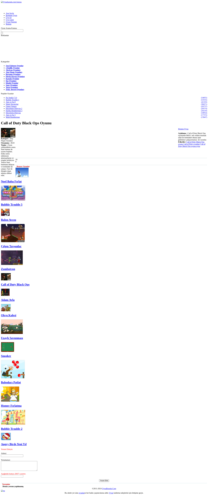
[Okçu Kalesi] (6, 311)
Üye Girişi (10, 20)
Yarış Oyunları (12, 87)
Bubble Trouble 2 (11, 428)
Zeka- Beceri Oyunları (15, 89)
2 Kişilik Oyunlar (13, 68)
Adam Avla (8, 299)
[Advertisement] (29, 6)
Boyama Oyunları (13, 74)
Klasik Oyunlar (12, 83)
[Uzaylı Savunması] (12, 333)
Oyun (111, 493)
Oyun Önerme (11, 22)
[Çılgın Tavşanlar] (13, 242)
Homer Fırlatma (11, 405)
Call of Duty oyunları (191, 144)
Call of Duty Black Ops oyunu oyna (191, 145)
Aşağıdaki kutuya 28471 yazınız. (13, 474)
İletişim (8, 24)
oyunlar (81, 493)
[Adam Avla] (5, 295)
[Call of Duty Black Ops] (6, 280)
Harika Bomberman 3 (14, 111)
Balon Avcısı (8, 219)
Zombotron (8, 269)
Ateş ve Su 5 (11, 115)
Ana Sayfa (10, 13)
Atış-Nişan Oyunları (14, 72)
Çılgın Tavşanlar (11, 246)
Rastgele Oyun (11, 15)
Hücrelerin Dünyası (13, 113)
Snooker (6, 355)
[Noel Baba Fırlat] (22, 177)
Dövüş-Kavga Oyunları (15, 77)
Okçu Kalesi (8, 315)
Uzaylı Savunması (12, 338)
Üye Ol (8, 18)
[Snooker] (7, 351)
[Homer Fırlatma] (10, 401)
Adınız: (4, 453)
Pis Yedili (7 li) (11, 98)
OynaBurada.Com (109, 489)
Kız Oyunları (11, 81)
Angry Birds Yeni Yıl (14, 444)
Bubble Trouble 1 (12, 100)
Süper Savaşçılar (12, 104)
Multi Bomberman (13, 117)
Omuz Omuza (11, 106)
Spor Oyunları (12, 85)
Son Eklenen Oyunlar (14, 66)
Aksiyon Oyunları (13, 70)
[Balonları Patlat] (13, 378)
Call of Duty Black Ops (15, 284)
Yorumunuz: (5, 460)
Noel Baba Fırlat (11, 181)
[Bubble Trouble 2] (13, 424)
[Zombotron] (12, 264)
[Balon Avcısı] (5, 215)
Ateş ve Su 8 (11, 102)
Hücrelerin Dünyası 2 (14, 108)
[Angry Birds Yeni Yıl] (6, 439)
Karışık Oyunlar (12, 79)
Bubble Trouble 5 (11, 204)
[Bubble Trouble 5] (13, 200)
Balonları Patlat (11, 382)
